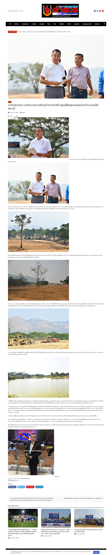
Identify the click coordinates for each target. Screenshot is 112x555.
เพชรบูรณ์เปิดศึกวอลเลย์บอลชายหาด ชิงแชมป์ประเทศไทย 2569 (88, 530)
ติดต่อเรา (97, 24)
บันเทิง (69, 24)
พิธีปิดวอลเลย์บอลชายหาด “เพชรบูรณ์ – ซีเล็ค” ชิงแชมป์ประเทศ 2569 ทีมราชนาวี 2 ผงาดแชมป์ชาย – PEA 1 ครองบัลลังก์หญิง (55, 531)
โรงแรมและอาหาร (87, 24)
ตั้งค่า (20, 553)
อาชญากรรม (25, 24)
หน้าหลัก (16, 24)
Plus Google (103, 11)
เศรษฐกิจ (41, 24)
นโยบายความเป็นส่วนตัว (65, 551)
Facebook (95, 11)
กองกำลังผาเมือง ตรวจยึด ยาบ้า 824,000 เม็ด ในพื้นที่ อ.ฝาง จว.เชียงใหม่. (82, 498)
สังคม (49, 24)
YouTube (100, 11)
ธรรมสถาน (76, 24)
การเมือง (34, 24)
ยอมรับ (96, 552)
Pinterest (30, 487)
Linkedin (39, 487)
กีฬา (55, 24)
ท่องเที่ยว (61, 24)
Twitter (97, 11)
